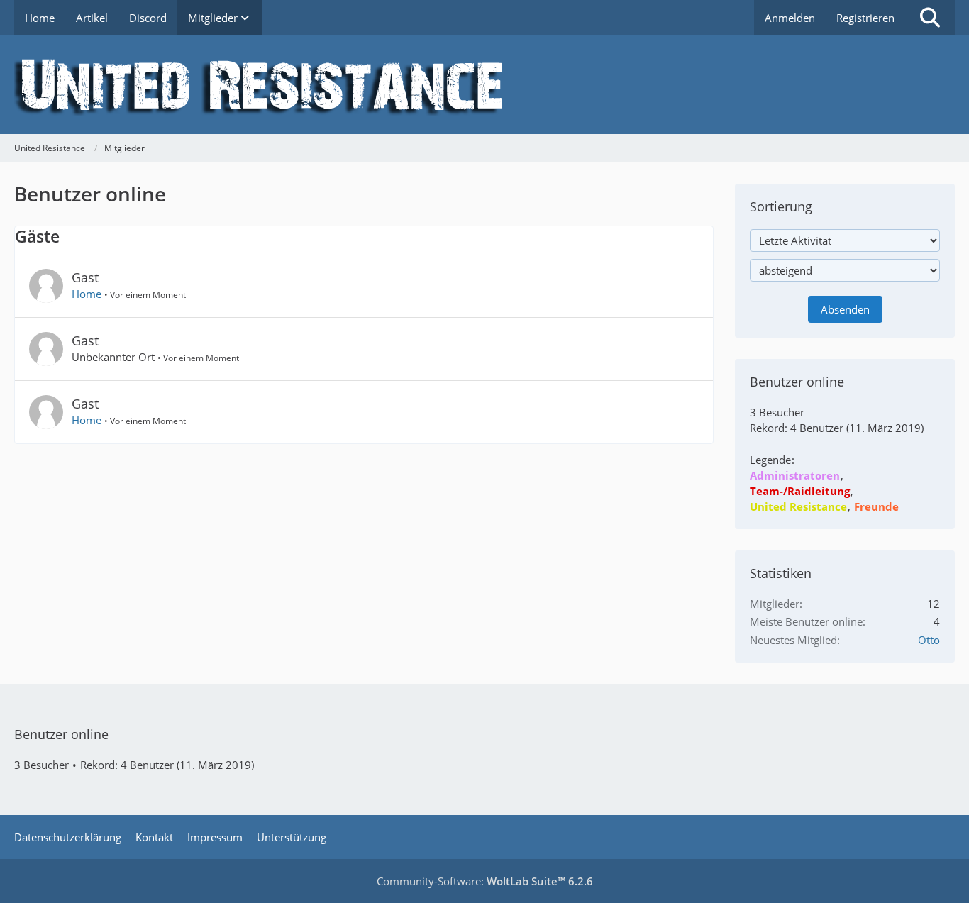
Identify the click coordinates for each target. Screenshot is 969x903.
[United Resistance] (484, 84)
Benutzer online (61, 734)
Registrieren (865, 18)
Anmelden (790, 18)
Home (86, 294)
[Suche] (930, 17)
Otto (929, 640)
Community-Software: (485, 881)
